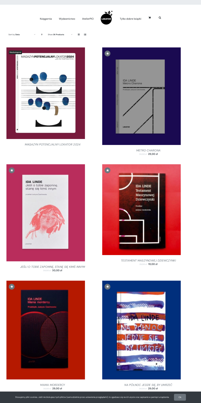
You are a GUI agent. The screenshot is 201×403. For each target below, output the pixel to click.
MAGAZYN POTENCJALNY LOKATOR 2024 (53, 144)
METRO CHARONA (148, 150)
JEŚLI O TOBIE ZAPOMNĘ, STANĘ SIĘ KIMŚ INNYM (52, 267)
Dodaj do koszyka (133, 97)
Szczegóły (46, 94)
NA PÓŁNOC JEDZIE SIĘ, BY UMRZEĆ (148, 385)
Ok (180, 397)
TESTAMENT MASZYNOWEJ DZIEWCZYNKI (148, 260)
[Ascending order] (42, 34)
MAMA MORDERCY (52, 385)
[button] (156, 17)
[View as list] (85, 35)
